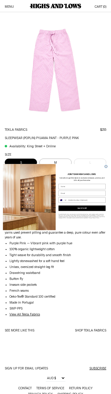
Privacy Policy (91, 217)
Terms (97, 217)
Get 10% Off (81, 208)
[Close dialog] (105, 166)
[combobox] (63, 199)
